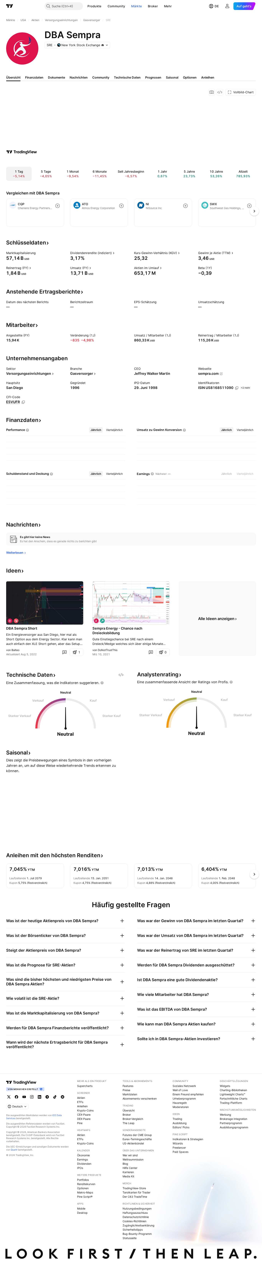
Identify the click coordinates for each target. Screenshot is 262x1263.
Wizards (178, 1143)
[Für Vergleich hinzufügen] (57, 206)
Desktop (82, 1212)
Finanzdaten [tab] (34, 77)
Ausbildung (180, 1123)
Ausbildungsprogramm (234, 1127)
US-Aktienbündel (133, 1143)
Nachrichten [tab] (79, 77)
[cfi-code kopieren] (23, 402)
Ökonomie (83, 1155)
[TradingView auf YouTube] (24, 1097)
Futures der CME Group (137, 1135)
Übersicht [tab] (13, 77)
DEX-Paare (84, 1118)
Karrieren (128, 1172)
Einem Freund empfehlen (188, 1094)
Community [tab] (100, 77)
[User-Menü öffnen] (227, 6)
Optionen (83, 1188)
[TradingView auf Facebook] (16, 1097)
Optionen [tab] (190, 77)
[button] (104, 6)
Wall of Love (180, 1090)
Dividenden (84, 1163)
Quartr (14, 1149)
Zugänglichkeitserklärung (138, 1225)
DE (217, 6)
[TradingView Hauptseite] (9, 6)
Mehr (168, 6)
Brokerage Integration (233, 1118)
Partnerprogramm (231, 1123)
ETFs (80, 1102)
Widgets (225, 1085)
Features (128, 1085)
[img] (102, 45)
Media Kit (128, 1176)
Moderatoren (181, 1107)
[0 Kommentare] (64, 652)
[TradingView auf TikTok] (55, 1097)
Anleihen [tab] (207, 77)
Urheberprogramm (184, 1098)
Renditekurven (86, 1184)
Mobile (81, 1208)
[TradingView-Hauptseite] (21, 1082)
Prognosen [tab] (153, 77)
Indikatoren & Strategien (188, 1139)
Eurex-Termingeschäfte (137, 1139)
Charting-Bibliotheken (233, 1090)
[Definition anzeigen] (38, 253)
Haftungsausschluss (135, 1212)
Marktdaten (130, 1094)
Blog (125, 1163)
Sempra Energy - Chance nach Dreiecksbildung (117, 630)
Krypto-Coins (85, 1110)
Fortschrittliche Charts (233, 1098)
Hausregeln (180, 1102)
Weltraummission (133, 1159)
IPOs (80, 1168)
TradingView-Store (134, 1188)
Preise (126, 1090)
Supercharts (84, 1085)
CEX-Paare (84, 1114)
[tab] (96, 430)
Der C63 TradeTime (135, 1196)
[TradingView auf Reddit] (62, 1097)
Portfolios (83, 1179)
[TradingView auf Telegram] (47, 1097)
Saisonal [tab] (172, 77)
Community (116, 6)
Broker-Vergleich (133, 1118)
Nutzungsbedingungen (137, 1208)
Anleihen (82, 1106)
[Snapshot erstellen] (211, 92)
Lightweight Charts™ (232, 1094)
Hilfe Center (130, 1168)
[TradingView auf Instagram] (32, 1097)
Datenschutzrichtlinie (136, 1217)
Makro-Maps (85, 1192)
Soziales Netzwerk (184, 1085)
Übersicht (129, 1110)
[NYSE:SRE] (10, 620)
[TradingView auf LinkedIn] (39, 1097)
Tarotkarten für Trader (136, 1192)
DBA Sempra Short (21, 628)
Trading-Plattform (231, 1102)
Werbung (225, 1114)
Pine (79, 1123)
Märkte (136, 6)
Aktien (81, 1097)
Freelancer (179, 1147)
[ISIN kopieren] (236, 388)
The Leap (128, 1123)
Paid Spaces (180, 1151)
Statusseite (130, 1238)
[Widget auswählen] (220, 92)
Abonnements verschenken (140, 1098)
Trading (177, 1118)
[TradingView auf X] (9, 1097)
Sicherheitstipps (133, 1229)
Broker (153, 6)
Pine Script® (84, 1196)
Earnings (82, 1159)
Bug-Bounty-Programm (137, 1233)
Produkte (94, 6)
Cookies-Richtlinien (134, 1221)
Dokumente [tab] (56, 77)
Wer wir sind (130, 1155)
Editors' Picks (181, 1127)
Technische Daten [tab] (127, 77)
